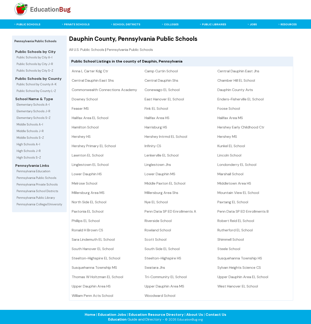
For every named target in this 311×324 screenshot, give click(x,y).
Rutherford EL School (235, 230)
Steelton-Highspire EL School (96, 258)
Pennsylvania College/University (39, 204)
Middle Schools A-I (30, 124)
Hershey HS (81, 136)
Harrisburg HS (156, 127)
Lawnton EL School (87, 155)
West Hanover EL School (237, 286)
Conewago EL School (162, 89)
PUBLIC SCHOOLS (28, 24)
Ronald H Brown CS (87, 230)
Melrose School (84, 183)
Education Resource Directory (156, 314)
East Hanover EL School (164, 99)
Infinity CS (153, 146)
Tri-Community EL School (166, 276)
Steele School (228, 248)
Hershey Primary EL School (94, 146)
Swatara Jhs (155, 267)
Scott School (155, 239)
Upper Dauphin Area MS (164, 286)
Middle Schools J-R (30, 131)
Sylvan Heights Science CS (239, 267)
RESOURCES (288, 24)
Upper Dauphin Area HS (91, 286)
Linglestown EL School (90, 164)
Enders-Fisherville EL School (240, 99)
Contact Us (216, 314)
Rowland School (158, 230)
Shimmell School (230, 239)
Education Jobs (112, 314)
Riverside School (158, 220)
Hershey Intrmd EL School (166, 136)
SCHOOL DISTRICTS (126, 24)
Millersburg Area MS (88, 192)
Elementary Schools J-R (33, 111)
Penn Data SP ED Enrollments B (243, 211)
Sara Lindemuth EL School (93, 239)
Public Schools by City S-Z (35, 71)
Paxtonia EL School (87, 211)
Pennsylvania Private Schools (37, 184)
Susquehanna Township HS (239, 258)
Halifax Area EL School (90, 117)
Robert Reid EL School (235, 220)
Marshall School (230, 174)
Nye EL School (156, 202)
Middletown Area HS (234, 183)
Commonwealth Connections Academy (104, 89)
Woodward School (160, 295)
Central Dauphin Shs (161, 80)
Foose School (228, 108)
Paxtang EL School (232, 202)
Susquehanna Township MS (94, 267)
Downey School (85, 99)
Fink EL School (156, 108)
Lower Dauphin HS (87, 174)
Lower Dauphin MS (160, 174)
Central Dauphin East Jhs (238, 71)
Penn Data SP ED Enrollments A (170, 211)
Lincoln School (229, 155)
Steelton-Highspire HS (163, 258)
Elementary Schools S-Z (34, 118)
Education (117, 319)
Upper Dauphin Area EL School (242, 276)
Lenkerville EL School (161, 155)
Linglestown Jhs (158, 164)
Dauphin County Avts (235, 89)
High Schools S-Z (29, 157)
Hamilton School (85, 127)
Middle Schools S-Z (30, 138)
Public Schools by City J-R (35, 64)
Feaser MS (80, 108)
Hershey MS (227, 136)
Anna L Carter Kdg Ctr (90, 71)
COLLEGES (171, 24)
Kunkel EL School (231, 146)
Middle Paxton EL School (165, 183)
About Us (194, 314)
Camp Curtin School (161, 71)
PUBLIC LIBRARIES (214, 24)
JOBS (253, 24)
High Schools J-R (29, 151)
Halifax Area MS (230, 117)
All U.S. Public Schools (86, 49)
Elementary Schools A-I (33, 105)
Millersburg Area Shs (161, 192)
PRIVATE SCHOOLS (76, 24)
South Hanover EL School (93, 248)
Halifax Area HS (157, 117)
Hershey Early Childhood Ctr (241, 127)
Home (90, 314)
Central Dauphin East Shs (93, 80)
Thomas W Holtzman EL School (97, 276)
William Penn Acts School (92, 295)
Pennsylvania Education (33, 171)
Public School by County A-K (37, 84)
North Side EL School (89, 202)
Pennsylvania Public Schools (36, 178)
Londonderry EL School (236, 164)
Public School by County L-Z (36, 91)
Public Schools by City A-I (34, 57)
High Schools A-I (28, 144)
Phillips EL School (86, 220)
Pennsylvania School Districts (37, 191)
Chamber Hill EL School (236, 80)
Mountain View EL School (238, 192)
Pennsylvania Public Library (36, 198)
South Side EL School (162, 248)
